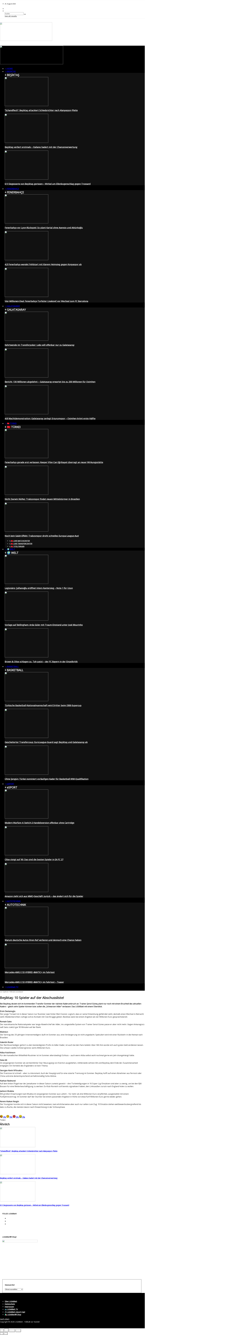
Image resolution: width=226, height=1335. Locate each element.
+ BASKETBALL (12, 666)
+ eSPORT (9, 784)
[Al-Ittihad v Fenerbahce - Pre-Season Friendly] (26, 457)
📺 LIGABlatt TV (11, 1309)
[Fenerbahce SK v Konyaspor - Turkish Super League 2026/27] (26, 222)
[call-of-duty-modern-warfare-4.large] (26, 817)
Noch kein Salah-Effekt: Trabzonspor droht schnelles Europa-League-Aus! (42, 535)
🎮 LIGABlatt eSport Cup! (15, 1312)
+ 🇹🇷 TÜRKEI (11, 423)
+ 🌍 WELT (10, 549)
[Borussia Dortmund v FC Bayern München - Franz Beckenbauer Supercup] (26, 656)
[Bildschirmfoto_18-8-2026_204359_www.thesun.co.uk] (26, 854)
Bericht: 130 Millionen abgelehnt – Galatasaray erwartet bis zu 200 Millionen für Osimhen (50, 381)
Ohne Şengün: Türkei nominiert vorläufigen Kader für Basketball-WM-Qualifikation (46, 778)
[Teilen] (6, 1330)
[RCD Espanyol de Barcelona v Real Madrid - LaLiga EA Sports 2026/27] (26, 620)
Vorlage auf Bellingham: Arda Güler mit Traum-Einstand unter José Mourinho (44, 624)
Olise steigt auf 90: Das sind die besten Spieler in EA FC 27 (34, 859)
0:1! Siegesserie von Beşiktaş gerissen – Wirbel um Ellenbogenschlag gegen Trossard (48, 183)
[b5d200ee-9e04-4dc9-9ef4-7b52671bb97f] (26, 142)
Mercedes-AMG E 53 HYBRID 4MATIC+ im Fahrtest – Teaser (34, 982)
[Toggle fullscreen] (12, 1330)
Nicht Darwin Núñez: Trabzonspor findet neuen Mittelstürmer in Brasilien (42, 499)
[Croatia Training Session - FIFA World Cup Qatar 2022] (26, 296)
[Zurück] (2, 1333)
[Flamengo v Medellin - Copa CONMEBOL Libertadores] (26, 494)
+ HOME (9, 68)
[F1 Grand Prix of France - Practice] (26, 935)
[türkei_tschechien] (26, 700)
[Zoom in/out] (18, 1330)
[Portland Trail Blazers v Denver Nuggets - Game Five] (26, 737)
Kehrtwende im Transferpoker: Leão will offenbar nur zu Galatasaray (39, 345)
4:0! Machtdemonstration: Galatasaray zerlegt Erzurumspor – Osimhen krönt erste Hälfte (50, 418)
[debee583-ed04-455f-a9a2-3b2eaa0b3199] (26, 891)
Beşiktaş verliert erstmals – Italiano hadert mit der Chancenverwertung (41, 147)
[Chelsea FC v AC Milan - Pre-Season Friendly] (26, 340)
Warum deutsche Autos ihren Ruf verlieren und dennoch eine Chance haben (43, 940)
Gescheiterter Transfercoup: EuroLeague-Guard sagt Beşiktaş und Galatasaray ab (46, 742)
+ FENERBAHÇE (12, 188)
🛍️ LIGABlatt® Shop (13, 1314)
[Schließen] (2, 1330)
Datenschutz (10, 1304)
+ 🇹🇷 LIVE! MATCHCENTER (19, 541)
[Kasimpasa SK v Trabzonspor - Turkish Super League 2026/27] (26, 531)
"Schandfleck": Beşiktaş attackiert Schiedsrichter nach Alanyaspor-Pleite (41, 110)
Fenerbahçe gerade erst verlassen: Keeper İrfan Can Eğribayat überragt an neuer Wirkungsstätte (54, 462)
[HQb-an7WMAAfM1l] (26, 105)
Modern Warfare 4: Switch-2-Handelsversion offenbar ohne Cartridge (39, 822)
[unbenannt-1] (26, 967)
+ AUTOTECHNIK (13, 901)
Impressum (9, 1306)
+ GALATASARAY (12, 306)
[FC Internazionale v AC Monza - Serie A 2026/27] (26, 583)
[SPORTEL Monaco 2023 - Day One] (26, 774)
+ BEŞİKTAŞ (10, 71)
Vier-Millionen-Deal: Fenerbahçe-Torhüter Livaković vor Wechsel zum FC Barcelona (46, 301)
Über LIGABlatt (11, 1301)
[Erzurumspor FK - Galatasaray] (26, 413)
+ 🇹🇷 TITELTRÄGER (16, 546)
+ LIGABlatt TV (11, 987)
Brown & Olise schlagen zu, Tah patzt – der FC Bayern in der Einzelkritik (41, 661)
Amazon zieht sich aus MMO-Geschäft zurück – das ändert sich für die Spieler (44, 896)
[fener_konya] (26, 259)
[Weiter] (6, 1333)
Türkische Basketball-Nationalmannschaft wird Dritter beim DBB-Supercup (43, 705)
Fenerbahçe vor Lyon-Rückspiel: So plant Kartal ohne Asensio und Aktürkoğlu (44, 227)
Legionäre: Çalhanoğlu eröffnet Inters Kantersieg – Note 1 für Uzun (39, 588)
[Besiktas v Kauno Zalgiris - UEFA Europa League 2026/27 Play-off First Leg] (26, 179)
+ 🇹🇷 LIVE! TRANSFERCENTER (20, 543)
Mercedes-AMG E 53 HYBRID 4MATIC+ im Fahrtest (30, 972)
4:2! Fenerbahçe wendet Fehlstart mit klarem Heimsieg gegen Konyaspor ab (43, 264)
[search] (25, 14)
